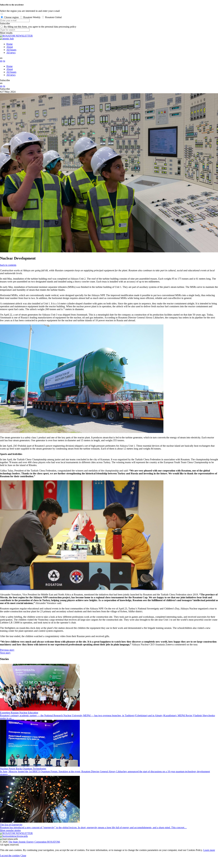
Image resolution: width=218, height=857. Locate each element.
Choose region (11, 17)
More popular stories (10, 830)
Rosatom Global (53, 17)
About (9, 47)
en (1, 61)
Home (9, 44)
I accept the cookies (10, 855)
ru (4, 61)
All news (10, 52)
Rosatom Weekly (32, 17)
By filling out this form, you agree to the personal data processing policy (40, 26)
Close (23, 855)
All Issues (11, 49)
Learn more (209, 850)
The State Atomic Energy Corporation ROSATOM (34, 841)
